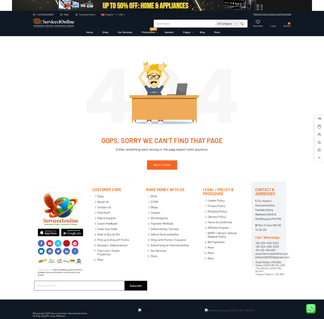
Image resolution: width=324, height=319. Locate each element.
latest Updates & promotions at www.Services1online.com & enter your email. (60, 272)
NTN (154, 196)
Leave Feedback (107, 223)
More (100, 259)
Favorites (258, 26)
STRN (154, 201)
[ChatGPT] (75, 251)
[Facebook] (41, 243)
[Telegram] (75, 243)
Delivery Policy (217, 216)
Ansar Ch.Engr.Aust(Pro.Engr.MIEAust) (60, 314)
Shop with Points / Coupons (168, 239)
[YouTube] (49, 243)
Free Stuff (103, 212)
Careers (155, 212)
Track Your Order (107, 229)
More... (155, 256)
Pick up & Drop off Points (113, 239)
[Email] (41, 251)
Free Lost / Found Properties (108, 252)
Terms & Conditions (220, 222)
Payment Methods (162, 223)
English (109, 14)
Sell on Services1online (165, 234)
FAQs (66, 14)
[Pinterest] (49, 251)
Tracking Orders (87, 14)
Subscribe (136, 285)
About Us (103, 201)
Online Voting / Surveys (165, 229)
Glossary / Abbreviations (112, 245)
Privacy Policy (216, 206)
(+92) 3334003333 (45, 14)
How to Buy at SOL (108, 234)
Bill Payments (216, 242)
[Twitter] (58, 251)
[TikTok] (66, 243)
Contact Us (104, 207)
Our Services (158, 250)
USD (120, 14)
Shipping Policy (217, 211)
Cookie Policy (216, 200)
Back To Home (162, 165)
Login (273, 26)
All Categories (159, 218)
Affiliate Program (218, 227)
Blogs (154, 207)
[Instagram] (58, 243)
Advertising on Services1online (170, 245)
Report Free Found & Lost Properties (272, 14)
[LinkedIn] (66, 251)
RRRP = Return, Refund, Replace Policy (222, 234)
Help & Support (106, 218)
